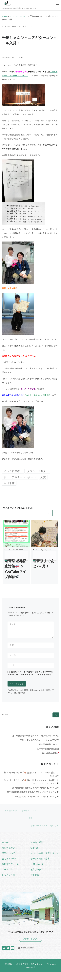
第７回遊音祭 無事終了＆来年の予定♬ (29, 788)
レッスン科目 (8, 875)
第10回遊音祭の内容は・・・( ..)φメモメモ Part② (35, 735)
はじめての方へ (9, 858)
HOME (5, 842)
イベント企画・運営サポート (44, 853)
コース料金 (7, 869)
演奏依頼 (34, 848)
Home (5, 16)
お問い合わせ (36, 864)
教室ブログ (35, 869)
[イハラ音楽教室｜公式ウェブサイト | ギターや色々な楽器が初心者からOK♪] (6, 3)
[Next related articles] (55, 513)
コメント (13, 624)
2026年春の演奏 (49, 753)
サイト (12, 665)
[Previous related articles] (49, 513)
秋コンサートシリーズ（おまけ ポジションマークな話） (30, 772)
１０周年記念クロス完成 (48, 749)
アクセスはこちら (30, 939)
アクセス (34, 875)
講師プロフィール (10, 864)
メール (12, 655)
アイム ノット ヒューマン (42, 783)
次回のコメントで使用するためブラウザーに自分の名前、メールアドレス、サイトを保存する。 (30, 674)
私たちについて (9, 848)
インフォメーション (19, 16)
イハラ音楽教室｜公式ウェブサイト (29, 964)
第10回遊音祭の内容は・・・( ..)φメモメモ (39, 740)
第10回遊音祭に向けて (49, 744)
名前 (11, 645)
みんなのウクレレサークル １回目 (31, 796)
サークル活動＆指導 (40, 858)
